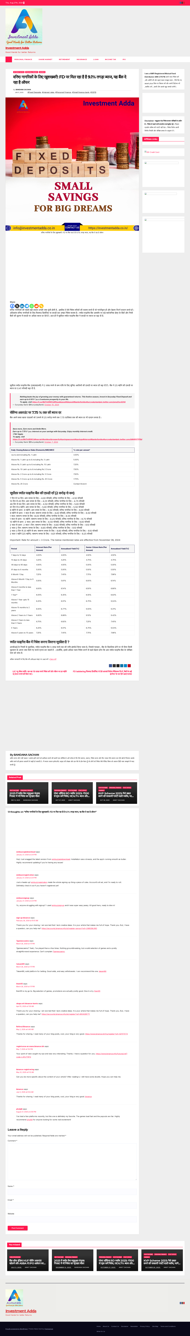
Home (99, 1326)
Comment (12, 1141)
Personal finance (23, 59)
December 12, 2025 (63, 1267)
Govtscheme (72, 790)
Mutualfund (14, 790)
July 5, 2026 (16, 1267)
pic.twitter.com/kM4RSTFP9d (129, 439)
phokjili (19, 1109)
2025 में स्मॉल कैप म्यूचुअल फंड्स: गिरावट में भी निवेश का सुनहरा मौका (24, 795)
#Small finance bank (80, 92)
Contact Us (115, 1326)
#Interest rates (48, 92)
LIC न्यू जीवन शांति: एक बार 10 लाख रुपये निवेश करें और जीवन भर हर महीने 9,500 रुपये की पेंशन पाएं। (40, 672)
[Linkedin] (22, 306)
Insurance (82, 59)
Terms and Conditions (168, 1326)
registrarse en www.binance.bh (30, 1046)
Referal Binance (23, 1026)
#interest (86, 439)
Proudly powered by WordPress (16, 1329)
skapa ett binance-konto (27, 1003)
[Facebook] (12, 306)
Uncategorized (15, 1257)
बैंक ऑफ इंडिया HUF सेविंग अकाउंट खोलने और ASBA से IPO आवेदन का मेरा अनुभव (26, 1263)
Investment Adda (17, 48)
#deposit (69, 402)
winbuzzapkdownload (25, 852)
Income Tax (111, 59)
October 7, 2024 (51, 442)
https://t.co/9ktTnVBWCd (43, 402)
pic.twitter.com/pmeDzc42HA (112, 402)
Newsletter (134, 1326)
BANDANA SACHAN (23, 90)
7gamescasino (22, 941)
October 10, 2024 (51, 405)
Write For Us (101, 1331)
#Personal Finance (63, 92)
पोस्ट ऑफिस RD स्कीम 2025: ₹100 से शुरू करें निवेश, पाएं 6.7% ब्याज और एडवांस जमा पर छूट (71, 796)
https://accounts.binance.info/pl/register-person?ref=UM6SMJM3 (69, 928)
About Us (106, 1326)
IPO (124, 59)
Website (11, 1214)
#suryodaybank (93, 402)
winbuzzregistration (25, 875)
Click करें (53, 659)
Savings (42, 72)
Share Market (46, 59)
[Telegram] (27, 306)
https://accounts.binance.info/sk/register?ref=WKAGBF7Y (66, 1014)
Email (11, 1200)
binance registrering (25, 1069)
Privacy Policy (145, 1326)
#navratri (38, 439)
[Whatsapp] (31, 306)
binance (19, 1089)
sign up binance (23, 918)
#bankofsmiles (79, 402)
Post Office (82, 790)
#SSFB (93, 92)
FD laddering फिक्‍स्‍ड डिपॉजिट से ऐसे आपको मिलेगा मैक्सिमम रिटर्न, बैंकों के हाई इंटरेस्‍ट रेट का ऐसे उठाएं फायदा (102, 672)
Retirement (65, 59)
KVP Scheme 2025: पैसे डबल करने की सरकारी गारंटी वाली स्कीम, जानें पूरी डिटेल (115, 796)
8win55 (19, 984)
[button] (183, 59)
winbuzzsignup (22, 898)
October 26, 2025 (153, 1267)
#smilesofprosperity (51, 439)
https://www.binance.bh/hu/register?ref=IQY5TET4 (106, 1034)
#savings (79, 439)
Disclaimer (124, 1326)
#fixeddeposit (60, 402)
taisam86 (20, 964)
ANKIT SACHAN (74, 800)
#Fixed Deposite (34, 92)
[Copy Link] (41, 306)
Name (11, 1186)
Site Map (155, 1326)
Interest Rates (19, 72)
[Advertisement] (72, 252)
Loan (96, 59)
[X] (17, 306)
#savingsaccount (67, 439)
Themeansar (48, 1329)
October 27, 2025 (108, 1267)
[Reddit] (36, 306)
